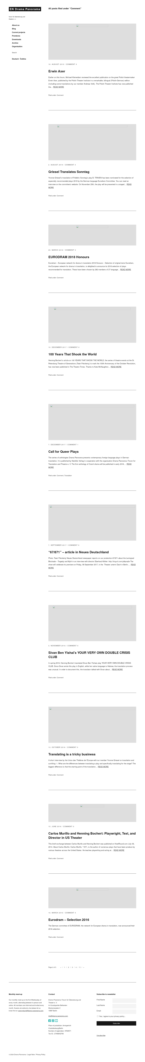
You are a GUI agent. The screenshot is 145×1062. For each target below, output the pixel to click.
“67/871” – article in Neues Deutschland (78, 552)
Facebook (49, 1020)
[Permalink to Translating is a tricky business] (92, 709)
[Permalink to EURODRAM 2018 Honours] (92, 227)
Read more (58, 87)
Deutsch (15, 59)
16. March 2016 (55, 913)
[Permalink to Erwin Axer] (92, 26)
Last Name (101, 1005)
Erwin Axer (56, 71)
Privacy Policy (40, 1054)
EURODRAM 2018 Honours (68, 257)
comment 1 (73, 444)
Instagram (53, 1020)
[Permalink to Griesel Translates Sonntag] (92, 126)
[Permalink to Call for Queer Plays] (92, 406)
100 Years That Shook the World (72, 354)
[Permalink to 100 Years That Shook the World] (92, 309)
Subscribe (116, 1023)
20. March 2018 (55, 250)
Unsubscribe (101, 1035)
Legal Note (31, 1054)
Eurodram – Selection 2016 (68, 919)
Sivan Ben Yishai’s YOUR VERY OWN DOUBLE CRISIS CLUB (89, 654)
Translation (68, 475)
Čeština (23, 59)
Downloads (16, 39)
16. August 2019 (56, 64)
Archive (15, 43)
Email (99, 1011)
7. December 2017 (57, 444)
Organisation (17, 46)
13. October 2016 (56, 747)
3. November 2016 (57, 646)
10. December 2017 (57, 347)
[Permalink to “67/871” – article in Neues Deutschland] (92, 507)
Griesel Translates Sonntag (68, 171)
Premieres (16, 36)
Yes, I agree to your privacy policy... (112, 1016)
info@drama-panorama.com (58, 1016)
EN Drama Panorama (25, 9)
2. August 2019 (55, 165)
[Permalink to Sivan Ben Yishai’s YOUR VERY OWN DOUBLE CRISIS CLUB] (92, 607)
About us (15, 25)
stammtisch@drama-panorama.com (30, 1011)
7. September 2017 (57, 545)
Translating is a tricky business (72, 754)
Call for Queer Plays (63, 451)
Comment (60, 95)
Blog (14, 29)
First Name (101, 999)
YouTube (56, 1020)
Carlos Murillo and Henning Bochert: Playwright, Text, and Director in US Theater (92, 835)
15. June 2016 (54, 826)
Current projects (18, 32)
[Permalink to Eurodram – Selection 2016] (92, 890)
